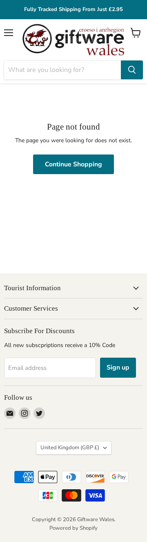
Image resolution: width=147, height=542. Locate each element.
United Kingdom (69, 447)
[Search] (132, 69)
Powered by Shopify (73, 528)
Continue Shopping (73, 164)
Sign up (118, 367)
